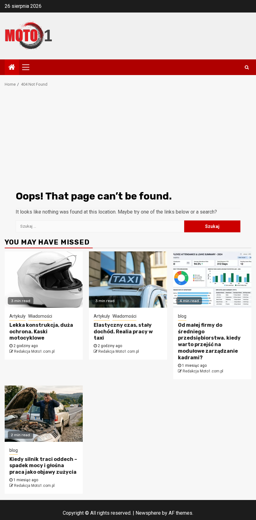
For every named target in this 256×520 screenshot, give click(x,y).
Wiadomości (40, 316)
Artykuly (17, 316)
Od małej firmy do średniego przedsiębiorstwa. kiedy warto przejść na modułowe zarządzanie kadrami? (209, 341)
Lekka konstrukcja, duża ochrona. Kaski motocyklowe (41, 331)
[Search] (247, 67)
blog (182, 316)
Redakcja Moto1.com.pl (34, 351)
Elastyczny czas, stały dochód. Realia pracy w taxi (123, 331)
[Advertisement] (128, 140)
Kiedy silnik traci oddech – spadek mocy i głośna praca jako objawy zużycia (43, 465)
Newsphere (148, 513)
